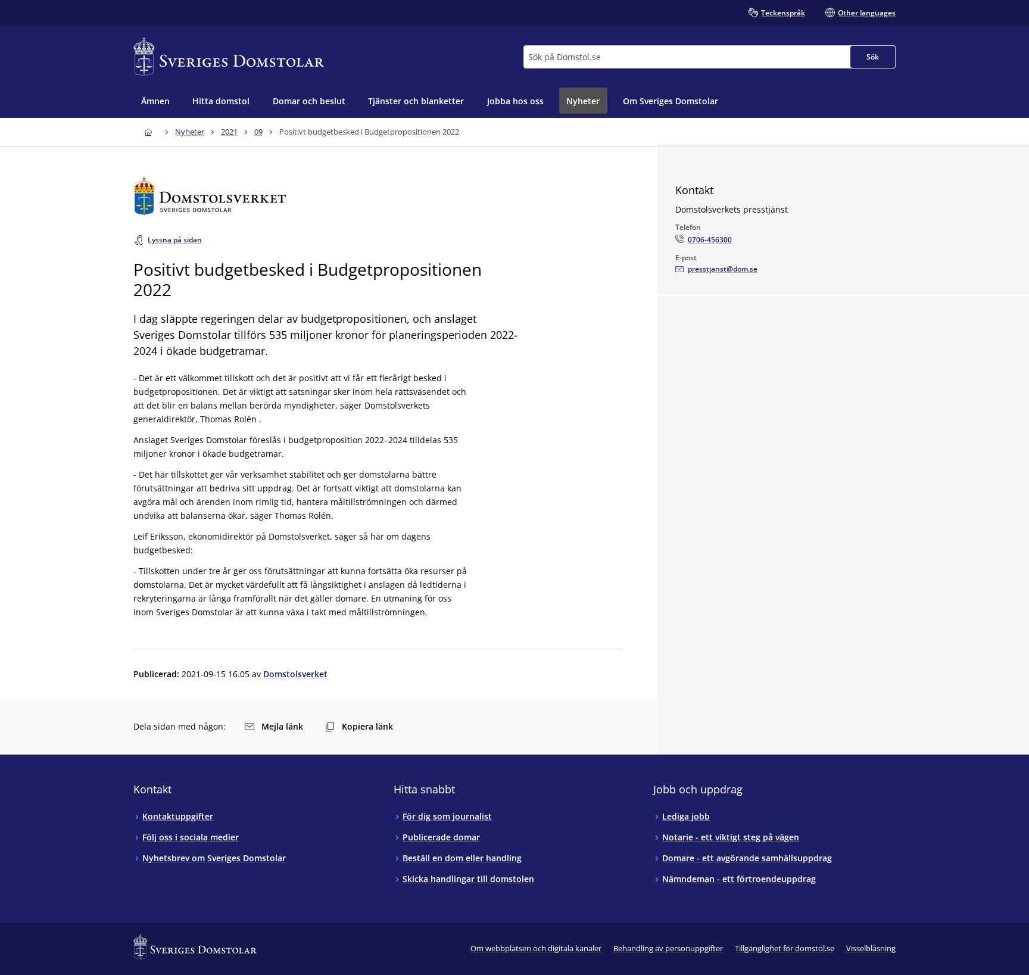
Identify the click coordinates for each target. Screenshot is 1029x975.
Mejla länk (282, 726)
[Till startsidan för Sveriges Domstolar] (228, 57)
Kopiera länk (367, 726)
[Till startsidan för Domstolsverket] (377, 195)
